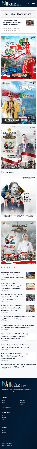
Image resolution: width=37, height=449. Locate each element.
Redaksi (4, 417)
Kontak (4, 422)
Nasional (22, 400)
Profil (3, 415)
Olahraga (22, 402)
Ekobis (3, 402)
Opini (21, 405)
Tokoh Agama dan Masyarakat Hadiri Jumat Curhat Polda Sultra (12, 23)
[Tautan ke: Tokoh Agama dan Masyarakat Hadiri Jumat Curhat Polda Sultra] (30, 23)
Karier (3, 419)
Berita (5, 28)
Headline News (6, 405)
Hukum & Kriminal (13, 28)
